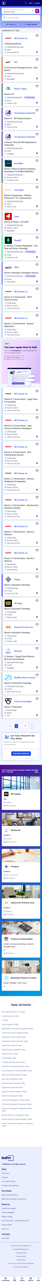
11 (25, 726)
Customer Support (9, 1208)
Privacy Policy (21, 1256)
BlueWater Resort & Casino (24, 978)
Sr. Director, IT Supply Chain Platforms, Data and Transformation (19, 657)
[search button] (25, 3)
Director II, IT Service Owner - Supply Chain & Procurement (21, 400)
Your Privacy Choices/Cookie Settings (21, 1263)
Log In (37, 3)
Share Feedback (8, 1212)
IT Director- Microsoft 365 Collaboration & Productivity (20, 143)
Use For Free (13, 358)
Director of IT (9, 94)
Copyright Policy (21, 1253)
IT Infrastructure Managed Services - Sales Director (21, 68)
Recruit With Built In (10, 1195)
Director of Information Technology (17, 683)
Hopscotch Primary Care (22, 903)
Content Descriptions (10, 1186)
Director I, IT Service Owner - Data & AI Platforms (19, 533)
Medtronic (16, 830)
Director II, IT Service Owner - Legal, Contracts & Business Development (18, 427)
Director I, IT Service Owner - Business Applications (19, 324)
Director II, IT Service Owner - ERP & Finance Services (18, 298)
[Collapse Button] (37, 52)
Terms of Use (21, 1260)
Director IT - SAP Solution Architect (17, 118)
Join (30, 3)
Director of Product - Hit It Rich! (16, 221)
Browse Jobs (7, 1225)
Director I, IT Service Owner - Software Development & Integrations (19, 480)
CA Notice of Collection (21, 1267)
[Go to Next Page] (32, 726)
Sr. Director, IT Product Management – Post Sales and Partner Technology (21, 247)
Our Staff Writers (8, 1181)
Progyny (15, 866)
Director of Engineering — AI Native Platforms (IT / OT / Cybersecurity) (17, 196)
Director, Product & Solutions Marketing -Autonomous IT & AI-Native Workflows (20, 170)
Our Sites (5, 1238)
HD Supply (16, 794)
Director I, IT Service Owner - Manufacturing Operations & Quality (21, 506)
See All (36, 771)
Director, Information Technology (17, 584)
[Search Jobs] (37, 11)
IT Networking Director (13, 43)
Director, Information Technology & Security (21, 272)
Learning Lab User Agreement (21, 1246)
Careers (5, 1177)
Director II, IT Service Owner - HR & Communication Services (17, 453)
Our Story (6, 1173)
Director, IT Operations (13, 706)
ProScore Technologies (22, 939)
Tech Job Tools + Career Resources (15, 1221)
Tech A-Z (5, 1229)
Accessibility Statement (21, 1249)
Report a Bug (7, 1217)
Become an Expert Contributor (14, 1199)
